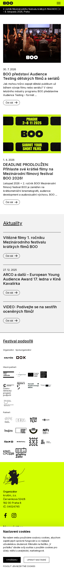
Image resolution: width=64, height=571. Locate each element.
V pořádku (11, 560)
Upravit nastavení (36, 560)
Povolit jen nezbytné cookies (19, 566)
